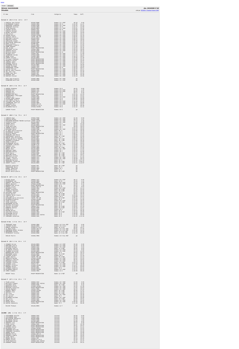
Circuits (4, 5)
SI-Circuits (10, 5)
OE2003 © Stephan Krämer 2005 (150, 10)
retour (2, 2)
